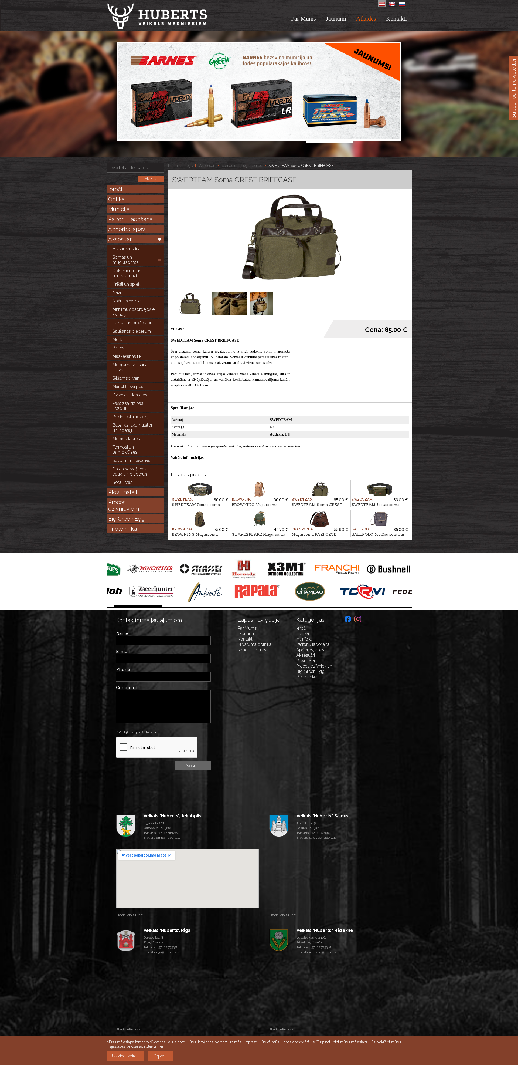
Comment (126, 687)
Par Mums (303, 18)
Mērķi (118, 339)
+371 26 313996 (167, 833)
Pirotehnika (122, 528)
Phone (123, 669)
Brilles (118, 347)
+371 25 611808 (320, 833)
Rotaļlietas (122, 482)
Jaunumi (336, 18)
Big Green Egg (126, 518)
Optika (116, 199)
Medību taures (126, 438)
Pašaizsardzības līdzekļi (128, 406)
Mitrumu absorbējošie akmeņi (134, 312)
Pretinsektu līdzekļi (130, 416)
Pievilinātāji (122, 492)
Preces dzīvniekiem (123, 505)
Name (122, 633)
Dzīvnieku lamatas (130, 394)
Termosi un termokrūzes (125, 449)
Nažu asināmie (127, 301)
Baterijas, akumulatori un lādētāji (133, 428)
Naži (117, 292)
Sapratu (161, 1056)
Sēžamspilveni (126, 378)
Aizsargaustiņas (128, 248)
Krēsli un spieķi (127, 284)
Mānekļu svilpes (128, 386)
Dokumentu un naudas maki (127, 273)
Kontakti (396, 18)
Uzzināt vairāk (125, 1056)
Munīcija (119, 209)
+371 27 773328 (167, 947)
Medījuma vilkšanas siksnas (131, 367)
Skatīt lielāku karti (130, 915)
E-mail (123, 651)
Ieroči (115, 189)
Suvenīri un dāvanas (131, 460)
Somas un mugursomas (126, 260)
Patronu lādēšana (130, 219)
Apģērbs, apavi (127, 229)
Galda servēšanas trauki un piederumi (131, 471)
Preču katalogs (180, 165)
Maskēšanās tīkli (128, 356)
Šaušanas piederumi (132, 331)
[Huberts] (172, 16)
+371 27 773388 (320, 947)
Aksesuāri (120, 239)
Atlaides (366, 18)
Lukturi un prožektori (132, 322)
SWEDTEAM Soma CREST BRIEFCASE (300, 165)
